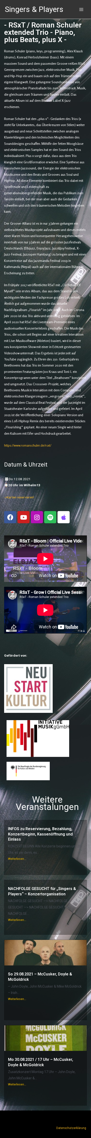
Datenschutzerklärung (71, 1128)
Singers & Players (34, 9)
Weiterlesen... (17, 859)
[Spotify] (50, 517)
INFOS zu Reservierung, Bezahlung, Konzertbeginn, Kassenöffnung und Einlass (40, 834)
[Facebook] (10, 517)
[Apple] (64, 517)
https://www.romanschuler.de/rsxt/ (27, 445)
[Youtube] (23, 517)
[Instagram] (37, 517)
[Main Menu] (81, 9)
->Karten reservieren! (19, 497)
